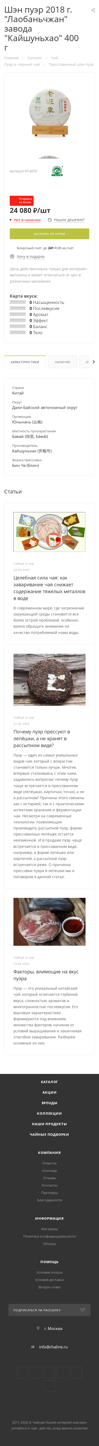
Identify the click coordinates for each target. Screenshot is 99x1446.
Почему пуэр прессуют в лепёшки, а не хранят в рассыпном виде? (41, 738)
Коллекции (49, 1113)
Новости (49, 1163)
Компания (49, 1152)
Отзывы (49, 1177)
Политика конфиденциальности (49, 1236)
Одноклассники (49, 1372)
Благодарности (49, 1200)
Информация (49, 1218)
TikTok (76, 1372)
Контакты (50, 1185)
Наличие (62, 362)
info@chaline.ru (53, 1346)
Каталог (49, 1081)
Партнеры (49, 1192)
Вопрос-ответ (50, 1287)
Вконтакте (22, 1372)
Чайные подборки (49, 1134)
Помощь (49, 1261)
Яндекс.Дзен (63, 1372)
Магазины (49, 1229)
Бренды (50, 1102)
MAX (49, 1386)
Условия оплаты (49, 1272)
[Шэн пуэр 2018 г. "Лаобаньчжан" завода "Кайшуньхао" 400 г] (50, 112)
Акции (50, 1092)
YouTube (36, 1372)
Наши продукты (49, 1124)
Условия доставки (49, 1279)
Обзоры (49, 1243)
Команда (49, 1170)
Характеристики (25, 362)
